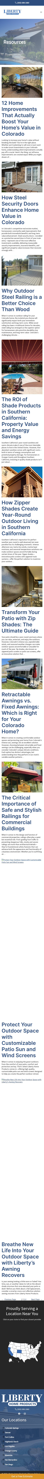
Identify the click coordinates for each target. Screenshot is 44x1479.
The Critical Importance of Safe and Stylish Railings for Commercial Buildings (21, 813)
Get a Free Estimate (22, 1476)
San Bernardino (11, 1460)
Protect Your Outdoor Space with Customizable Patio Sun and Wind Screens (20, 1039)
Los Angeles (10, 1446)
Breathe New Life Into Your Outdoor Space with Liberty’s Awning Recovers (20, 1259)
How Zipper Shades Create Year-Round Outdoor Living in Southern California (20, 518)
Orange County (11, 1450)
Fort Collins (9, 1437)
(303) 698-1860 (23, 2)
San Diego (9, 1464)
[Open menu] (41, 12)
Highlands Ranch (11, 1441)
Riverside (8, 1455)
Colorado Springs (12, 1428)
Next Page (36, 1299)
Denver (8, 1432)
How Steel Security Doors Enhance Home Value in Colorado (20, 209)
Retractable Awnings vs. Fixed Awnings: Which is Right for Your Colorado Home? (20, 712)
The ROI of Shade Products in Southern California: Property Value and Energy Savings (21, 417)
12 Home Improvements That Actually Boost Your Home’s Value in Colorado (21, 118)
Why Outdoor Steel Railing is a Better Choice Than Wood (22, 300)
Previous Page (9, 1299)
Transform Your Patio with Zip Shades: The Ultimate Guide (21, 621)
